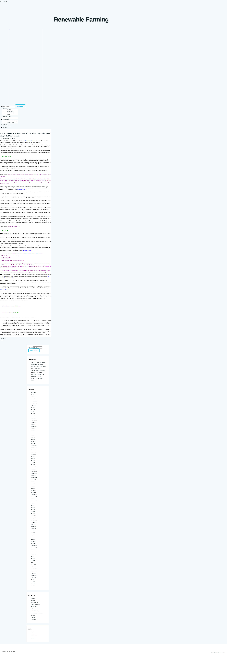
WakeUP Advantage (10, 113)
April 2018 (33, 511)
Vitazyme (8, 114)
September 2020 (34, 452)
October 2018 (33, 498)
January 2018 (33, 517)
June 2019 (33, 483)
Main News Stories (4, 138)
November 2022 (34, 403)
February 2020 (33, 466)
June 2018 (33, 507)
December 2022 (34, 401)
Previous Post (3, 338)
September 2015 (34, 575)
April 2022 (33, 411)
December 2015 (34, 568)
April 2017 (33, 537)
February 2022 (33, 415)
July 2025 (32, 394)
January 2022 (33, 418)
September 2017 (34, 526)
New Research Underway (11, 121)
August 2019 (33, 479)
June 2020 (33, 458)
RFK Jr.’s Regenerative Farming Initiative (38, 362)
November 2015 (34, 571)
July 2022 (32, 407)
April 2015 (33, 583)
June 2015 (33, 581)
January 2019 (33, 492)
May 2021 (33, 435)
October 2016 (33, 549)
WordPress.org (33, 638)
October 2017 (33, 524)
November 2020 (34, 447)
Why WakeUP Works (7, 116)
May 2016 (33, 558)
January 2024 (33, 398)
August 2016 (33, 554)
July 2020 (32, 456)
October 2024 (33, 396)
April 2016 (33, 560)
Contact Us (5, 124)
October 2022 (33, 405)
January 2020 (33, 469)
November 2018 (34, 496)
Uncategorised (33, 617)
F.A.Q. (8, 117)
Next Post (2, 340)
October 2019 (33, 475)
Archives (5, 127)
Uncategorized (33, 619)
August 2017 (33, 528)
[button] (114, 108)
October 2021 (33, 424)
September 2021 (34, 426)
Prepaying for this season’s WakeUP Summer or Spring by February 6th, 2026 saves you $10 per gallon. (38, 366)
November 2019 (34, 473)
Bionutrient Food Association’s (31, 140)
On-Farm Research (10, 122)
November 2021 (34, 422)
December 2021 (34, 420)
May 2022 (33, 409)
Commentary (33, 598)
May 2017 (33, 534)
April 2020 (33, 462)
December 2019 (34, 471)
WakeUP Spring (10, 109)
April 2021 (33, 437)
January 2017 (33, 543)
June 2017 (33, 532)
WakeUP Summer (10, 111)
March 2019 (33, 488)
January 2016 (33, 566)
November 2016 (34, 547)
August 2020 (33, 454)
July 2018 (32, 505)
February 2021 (33, 441)
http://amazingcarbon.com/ (22, 189)
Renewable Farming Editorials (36, 613)
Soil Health (33, 615)
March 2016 (33, 562)
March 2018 (33, 513)
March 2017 (33, 539)
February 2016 (33, 564)
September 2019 (34, 477)
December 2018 (34, 494)
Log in (32, 631)
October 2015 (33, 573)
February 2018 (33, 515)
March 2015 (33, 585)
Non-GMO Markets (7, 125)
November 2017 (34, 522)
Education (33, 600)
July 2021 (32, 430)
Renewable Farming (4, 1)
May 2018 (33, 509)
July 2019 (32, 481)
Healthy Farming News (35, 604)
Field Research (6, 119)
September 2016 (34, 551)
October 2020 (33, 449)
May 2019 (33, 486)
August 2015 (33, 577)
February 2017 (33, 541)
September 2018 (34, 500)
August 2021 (33, 428)
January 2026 (33, 392)
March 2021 (33, 439)
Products (5, 108)
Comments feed (34, 636)
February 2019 (33, 490)
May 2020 (33, 460)
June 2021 (33, 432)
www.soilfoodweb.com (27, 250)
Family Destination (34, 602)
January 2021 (33, 443)
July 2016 (32, 556)
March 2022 (33, 413)
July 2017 (32, 530)
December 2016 (34, 545)
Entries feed (33, 633)
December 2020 (34, 445)
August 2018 (33, 503)
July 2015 (32, 579)
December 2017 (34, 520)
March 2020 (33, 464)
